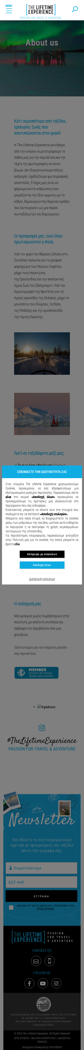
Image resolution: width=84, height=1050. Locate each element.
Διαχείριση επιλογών (42, 579)
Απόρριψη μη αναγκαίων (42, 554)
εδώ (17, 544)
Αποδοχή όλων (42, 565)
